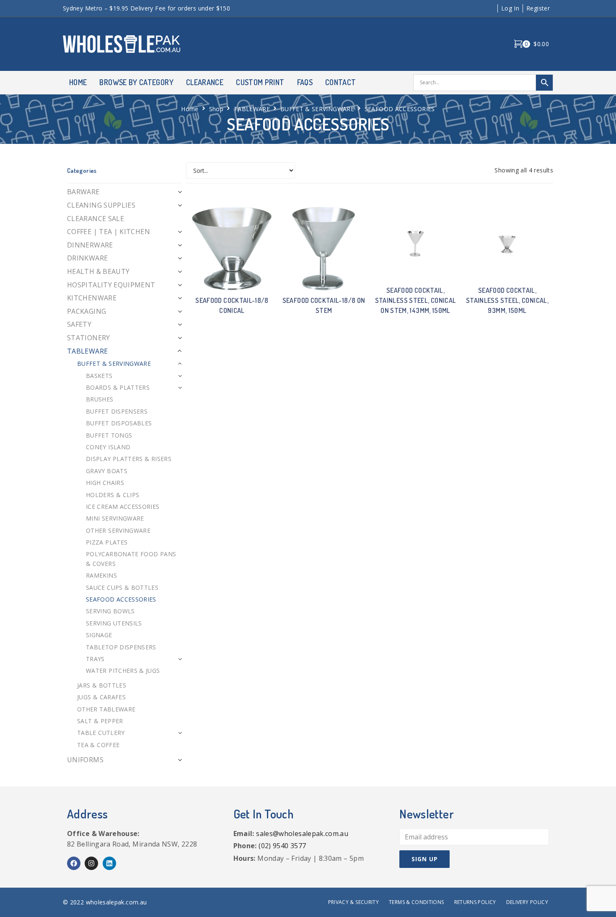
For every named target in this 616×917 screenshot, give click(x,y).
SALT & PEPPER (100, 721)
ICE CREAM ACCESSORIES (123, 507)
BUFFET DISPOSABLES (119, 423)
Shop (216, 109)
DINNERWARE (90, 245)
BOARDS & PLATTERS (118, 387)
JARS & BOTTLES (101, 685)
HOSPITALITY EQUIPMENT (111, 284)
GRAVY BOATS (106, 471)
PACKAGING (86, 311)
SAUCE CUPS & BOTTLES (122, 587)
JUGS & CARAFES (101, 697)
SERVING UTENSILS (114, 623)
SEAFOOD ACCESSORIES (121, 599)
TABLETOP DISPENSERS (121, 647)
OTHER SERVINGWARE (118, 530)
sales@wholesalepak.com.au (302, 833)
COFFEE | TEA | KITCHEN (108, 231)
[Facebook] (73, 863)
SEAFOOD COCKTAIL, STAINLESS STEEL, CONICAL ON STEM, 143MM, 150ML (415, 300)
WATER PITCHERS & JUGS (123, 671)
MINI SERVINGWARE (115, 518)
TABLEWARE (252, 109)
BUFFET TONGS (109, 435)
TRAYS (95, 659)
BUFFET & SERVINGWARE (317, 109)
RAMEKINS (101, 575)
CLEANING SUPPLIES (101, 205)
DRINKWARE (87, 258)
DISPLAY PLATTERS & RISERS (128, 459)
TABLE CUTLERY (101, 733)
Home (189, 109)
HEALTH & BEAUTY (98, 271)
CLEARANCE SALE (95, 218)
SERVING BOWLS (110, 611)
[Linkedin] (109, 863)
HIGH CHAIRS (105, 483)
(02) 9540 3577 (282, 845)
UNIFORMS (85, 759)
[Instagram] (91, 863)
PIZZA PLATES (106, 542)
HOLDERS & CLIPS (112, 495)
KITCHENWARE (91, 297)
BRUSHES (100, 399)
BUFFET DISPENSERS (117, 411)
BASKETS (99, 376)
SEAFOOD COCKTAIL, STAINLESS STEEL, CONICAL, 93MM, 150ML (507, 300)
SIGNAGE (99, 635)
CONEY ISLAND (108, 447)
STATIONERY (88, 337)
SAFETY (79, 324)
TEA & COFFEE (98, 745)
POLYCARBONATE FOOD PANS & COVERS (131, 558)
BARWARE (83, 191)
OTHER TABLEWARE (106, 709)
